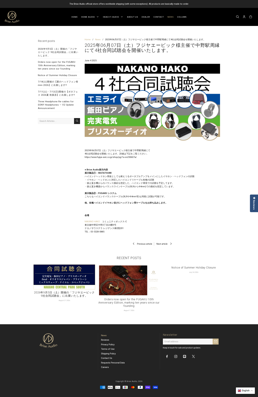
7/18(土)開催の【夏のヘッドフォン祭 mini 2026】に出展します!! (58, 83)
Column (181, 17)
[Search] (237, 17)
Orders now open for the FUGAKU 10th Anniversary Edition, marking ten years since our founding (56, 65)
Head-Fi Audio (111, 17)
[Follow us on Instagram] (175, 356)
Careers (105, 367)
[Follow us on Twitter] (193, 356)
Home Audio (88, 17)
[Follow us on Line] (184, 356)
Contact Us (106, 358)
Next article (162, 244)
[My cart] (250, 17)
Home (75, 17)
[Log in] (244, 17)
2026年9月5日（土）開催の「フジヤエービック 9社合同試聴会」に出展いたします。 (58, 52)
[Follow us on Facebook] (167, 356)
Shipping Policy (108, 353)
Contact (158, 17)
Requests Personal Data (113, 362)
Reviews (105, 340)
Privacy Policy (108, 344)
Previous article (143, 244)
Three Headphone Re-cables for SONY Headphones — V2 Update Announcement (56, 105)
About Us (132, 17)
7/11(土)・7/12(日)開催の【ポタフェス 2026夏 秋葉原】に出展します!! (58, 93)
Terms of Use (108, 349)
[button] (245, 390)
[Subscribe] (216, 342)
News (171, 17)
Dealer (146, 17)
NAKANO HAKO (92, 221)
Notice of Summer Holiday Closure (57, 75)
